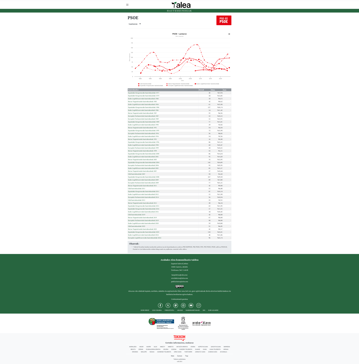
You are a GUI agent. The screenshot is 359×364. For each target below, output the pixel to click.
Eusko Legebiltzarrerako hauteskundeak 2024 (143, 235)
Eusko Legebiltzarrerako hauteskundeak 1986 (143, 110)
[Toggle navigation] (127, 4)
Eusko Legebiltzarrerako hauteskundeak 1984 (143, 104)
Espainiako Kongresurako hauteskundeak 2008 (143, 177)
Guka (205, 349)
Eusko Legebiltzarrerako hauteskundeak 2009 (143, 180)
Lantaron (134, 24)
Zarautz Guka (200, 352)
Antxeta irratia (182, 346)
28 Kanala (223, 352)
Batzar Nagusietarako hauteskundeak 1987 (142, 113)
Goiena (173, 349)
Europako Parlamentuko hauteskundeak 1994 (143, 133)
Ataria (193, 346)
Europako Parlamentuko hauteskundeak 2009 (143, 183)
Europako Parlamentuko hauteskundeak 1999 (143, 148)
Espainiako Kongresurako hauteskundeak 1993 (143, 130)
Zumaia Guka (212, 352)
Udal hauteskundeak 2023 (136, 226)
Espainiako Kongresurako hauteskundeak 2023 (143, 232)
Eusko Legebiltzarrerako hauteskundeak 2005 (143, 168)
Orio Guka (177, 352)
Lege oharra (157, 310)
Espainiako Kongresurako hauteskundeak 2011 (143, 191)
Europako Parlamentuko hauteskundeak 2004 (143, 165)
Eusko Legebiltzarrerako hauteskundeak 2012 (143, 194)
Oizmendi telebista (164, 352)
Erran (141, 349)
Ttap (186, 356)
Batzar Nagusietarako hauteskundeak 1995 (142, 139)
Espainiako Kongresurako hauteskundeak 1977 (143, 93)
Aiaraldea (132, 346)
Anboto (170, 346)
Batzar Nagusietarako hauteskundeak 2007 (142, 171)
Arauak (180, 310)
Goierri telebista (185, 349)
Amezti (162, 346)
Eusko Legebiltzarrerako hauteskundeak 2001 (143, 157)
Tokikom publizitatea (179, 359)
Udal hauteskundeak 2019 (136, 215)
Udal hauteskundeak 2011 (136, 188)
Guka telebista (215, 349)
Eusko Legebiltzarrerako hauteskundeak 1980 (143, 99)
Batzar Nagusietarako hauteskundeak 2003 (142, 159)
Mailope (144, 352)
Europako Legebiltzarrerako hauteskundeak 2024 (144, 238)
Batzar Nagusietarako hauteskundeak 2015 (142, 203)
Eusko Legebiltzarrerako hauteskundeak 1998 (143, 145)
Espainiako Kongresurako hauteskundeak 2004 (143, 162)
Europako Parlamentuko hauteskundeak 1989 (143, 119)
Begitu (133, 349)
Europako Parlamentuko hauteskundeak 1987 (143, 116)
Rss (204, 310)
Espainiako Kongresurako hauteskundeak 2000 (143, 154)
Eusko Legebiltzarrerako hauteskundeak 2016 (143, 212)
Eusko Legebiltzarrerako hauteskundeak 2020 (143, 223)
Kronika (135, 352)
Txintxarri (188, 352)
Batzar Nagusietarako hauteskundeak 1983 (142, 101)
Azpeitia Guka (203, 346)
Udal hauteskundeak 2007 (136, 174)
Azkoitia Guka (216, 346)
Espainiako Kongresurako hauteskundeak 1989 (143, 122)
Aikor (141, 346)
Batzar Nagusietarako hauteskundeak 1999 (142, 151)
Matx (172, 356)
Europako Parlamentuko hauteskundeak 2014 (143, 197)
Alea (155, 346)
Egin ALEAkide (213, 310)
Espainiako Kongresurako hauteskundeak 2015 (143, 206)
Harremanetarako (193, 310)
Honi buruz (145, 310)
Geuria (165, 349)
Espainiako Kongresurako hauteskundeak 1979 (143, 96)
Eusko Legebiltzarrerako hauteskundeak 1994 (143, 136)
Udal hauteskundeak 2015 (136, 200)
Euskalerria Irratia (153, 349)
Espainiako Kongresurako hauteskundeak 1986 (143, 107)
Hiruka (225, 349)
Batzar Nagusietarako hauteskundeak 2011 (142, 186)
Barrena (227, 346)
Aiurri (148, 346)
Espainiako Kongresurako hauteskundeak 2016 (143, 209)
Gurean (179, 356)
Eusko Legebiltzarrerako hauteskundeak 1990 (143, 125)
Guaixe (197, 349)
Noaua (152, 352)
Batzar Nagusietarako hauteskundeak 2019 (142, 217)
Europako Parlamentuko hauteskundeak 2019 (143, 220)
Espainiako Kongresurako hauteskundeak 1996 (143, 142)
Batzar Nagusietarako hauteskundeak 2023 (142, 229)
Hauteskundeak (179, 10)
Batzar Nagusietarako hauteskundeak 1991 (142, 128)
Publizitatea (169, 310)
